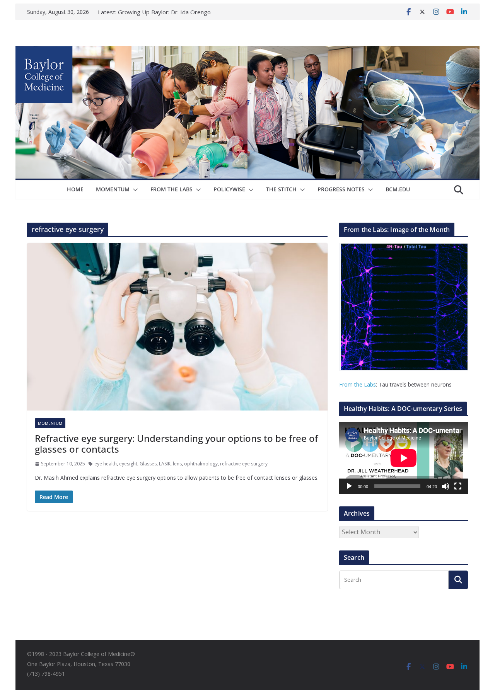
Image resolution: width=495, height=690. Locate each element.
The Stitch (281, 189)
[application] (403, 458)
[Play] (349, 486)
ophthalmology (201, 463)
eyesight (128, 463)
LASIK (165, 463)
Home (75, 189)
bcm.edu (398, 189)
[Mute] (445, 486)
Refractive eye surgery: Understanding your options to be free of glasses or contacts (176, 444)
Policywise (229, 189)
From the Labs (357, 384)
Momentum (113, 189)
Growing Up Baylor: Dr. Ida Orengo (164, 12)
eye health (105, 463)
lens (177, 463)
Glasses (148, 463)
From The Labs (171, 189)
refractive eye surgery (244, 463)
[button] (134, 190)
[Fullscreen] (458, 486)
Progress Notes (341, 189)
